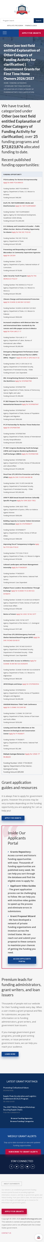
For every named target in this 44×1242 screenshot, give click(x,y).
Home (6, 83)
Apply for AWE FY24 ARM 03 (13, 183)
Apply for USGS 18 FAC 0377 (26, 614)
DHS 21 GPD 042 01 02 (24, 364)
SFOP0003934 (21, 690)
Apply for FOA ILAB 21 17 (12, 331)
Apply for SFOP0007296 (30, 454)
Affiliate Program (15, 25)
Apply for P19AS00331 (19, 567)
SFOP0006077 (21, 530)
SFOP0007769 (21, 387)
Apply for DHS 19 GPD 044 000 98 (20, 477)
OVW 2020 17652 (22, 507)
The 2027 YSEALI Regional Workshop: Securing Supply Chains (19, 1108)
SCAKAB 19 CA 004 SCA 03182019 (27, 600)
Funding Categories (18, 83)
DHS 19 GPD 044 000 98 (24, 483)
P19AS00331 (20, 573)
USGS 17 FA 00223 (25, 763)
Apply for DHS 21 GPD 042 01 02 (28, 358)
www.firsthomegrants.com (31, 1219)
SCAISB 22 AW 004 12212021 (26, 308)
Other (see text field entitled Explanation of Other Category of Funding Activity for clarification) (19, 89)
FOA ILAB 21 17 (21, 337)
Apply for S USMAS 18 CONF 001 (14, 707)
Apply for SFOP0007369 (11, 428)
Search (38, 20)
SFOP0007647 (21, 410)
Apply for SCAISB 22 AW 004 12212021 (16, 302)
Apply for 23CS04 (9, 255)
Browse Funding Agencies (21, 1118)
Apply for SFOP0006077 (24, 524)
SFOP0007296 (21, 460)
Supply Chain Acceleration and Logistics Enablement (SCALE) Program (19, 1097)
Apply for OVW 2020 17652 (26, 501)
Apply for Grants (31, 33)
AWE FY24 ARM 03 (22, 189)
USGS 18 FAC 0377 (22, 620)
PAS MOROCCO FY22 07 (24, 285)
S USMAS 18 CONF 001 (24, 713)
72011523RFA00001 (23, 212)
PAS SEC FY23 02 (22, 238)
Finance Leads (31, 25)
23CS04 (18, 261)
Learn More (10, 1054)
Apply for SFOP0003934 (30, 684)
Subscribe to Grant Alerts (23, 1152)
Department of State (16, 241)
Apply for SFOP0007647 (30, 404)
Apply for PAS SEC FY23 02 (21, 232)
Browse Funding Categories (22, 1121)
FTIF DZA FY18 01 (22, 553)
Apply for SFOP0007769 (23, 381)
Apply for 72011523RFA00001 (25, 206)
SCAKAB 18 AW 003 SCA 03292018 (28, 670)
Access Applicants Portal (22, 960)
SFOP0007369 (21, 434)
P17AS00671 (20, 740)
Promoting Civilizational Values (16, 1087)
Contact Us (6, 1233)
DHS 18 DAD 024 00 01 (24, 646)
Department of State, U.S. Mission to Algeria (24, 556)
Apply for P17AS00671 (16, 734)
